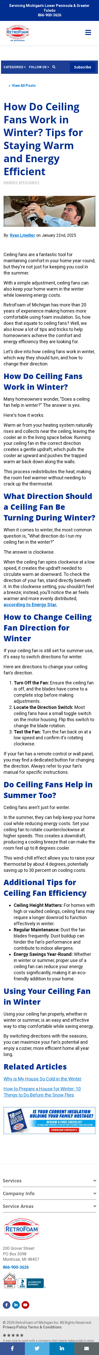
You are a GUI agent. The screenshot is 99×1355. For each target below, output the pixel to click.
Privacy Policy (15, 1327)
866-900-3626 (16, 1267)
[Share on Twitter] (37, 1348)
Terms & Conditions (45, 1327)
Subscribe (82, 67)
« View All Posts (22, 86)
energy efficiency (22, 182)
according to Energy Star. (30, 604)
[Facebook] (6, 1305)
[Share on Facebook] (12, 1348)
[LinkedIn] (16, 1305)
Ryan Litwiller (22, 235)
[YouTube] (25, 1305)
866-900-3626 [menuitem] (49, 15)
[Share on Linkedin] (62, 1348)
